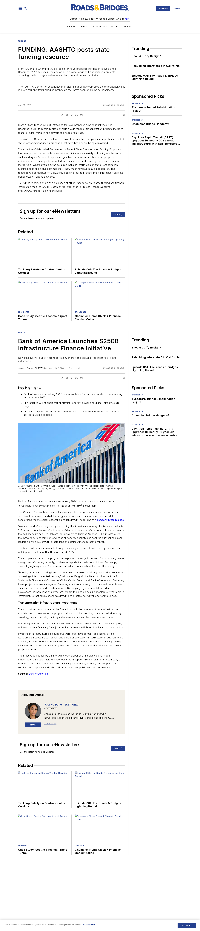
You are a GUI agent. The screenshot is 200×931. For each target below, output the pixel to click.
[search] (25, 9)
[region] (100, 925)
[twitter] (71, 115)
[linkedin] (66, 115)
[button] (20, 9)
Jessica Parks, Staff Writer (32, 368)
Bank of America (39, 673)
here (127, 18)
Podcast (128, 27)
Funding (22, 41)
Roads (83, 27)
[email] (81, 115)
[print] (123, 115)
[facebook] (61, 115)
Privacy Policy (89, 925)
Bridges (71, 27)
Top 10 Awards (99, 27)
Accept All (186, 925)
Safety (115, 27)
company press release (110, 519)
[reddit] (76, 115)
